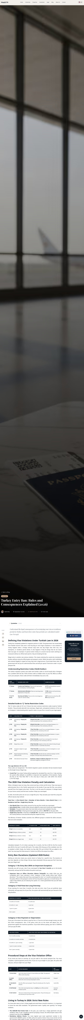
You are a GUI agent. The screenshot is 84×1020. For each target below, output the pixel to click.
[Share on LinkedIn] (3, 641)
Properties (35, 2)
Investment (41, 2)
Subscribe (74, 658)
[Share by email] (3, 645)
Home (21, 2)
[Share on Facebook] (3, 633)
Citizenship (27, 2)
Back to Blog (6, 592)
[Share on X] (3, 637)
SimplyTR (4, 2)
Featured (4, 596)
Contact (64, 2)
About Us (58, 2)
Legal (48, 2)
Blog (52, 2)
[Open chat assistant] (81, 1016)
